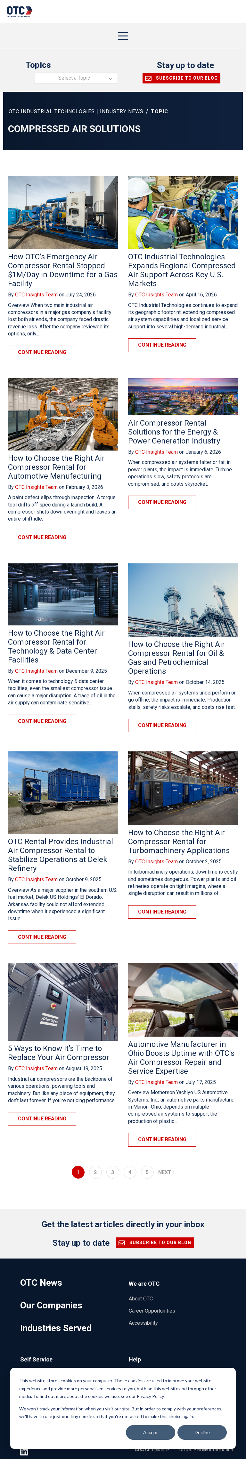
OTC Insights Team (36, 295)
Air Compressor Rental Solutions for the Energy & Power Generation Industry (174, 432)
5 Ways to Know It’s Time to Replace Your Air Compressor (58, 1053)
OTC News (41, 1282)
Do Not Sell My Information (206, 1449)
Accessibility (143, 1323)
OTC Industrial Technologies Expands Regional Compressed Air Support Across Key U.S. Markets (182, 270)
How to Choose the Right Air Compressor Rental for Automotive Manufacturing (56, 467)
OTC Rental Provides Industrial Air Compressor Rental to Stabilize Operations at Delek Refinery (60, 855)
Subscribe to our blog (186, 78)
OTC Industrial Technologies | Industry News (76, 111)
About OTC (141, 1299)
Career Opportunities (152, 1311)
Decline (202, 1432)
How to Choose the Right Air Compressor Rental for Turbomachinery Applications (179, 841)
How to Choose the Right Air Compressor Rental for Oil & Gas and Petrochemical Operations (176, 658)
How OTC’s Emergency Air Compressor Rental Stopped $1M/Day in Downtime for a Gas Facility (63, 270)
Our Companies (51, 1305)
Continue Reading (42, 352)
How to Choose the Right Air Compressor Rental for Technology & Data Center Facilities (56, 646)
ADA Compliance (152, 1449)
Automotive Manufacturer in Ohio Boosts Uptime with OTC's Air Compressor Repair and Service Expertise (181, 1058)
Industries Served (56, 1328)
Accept (150, 1432)
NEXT (165, 1172)
